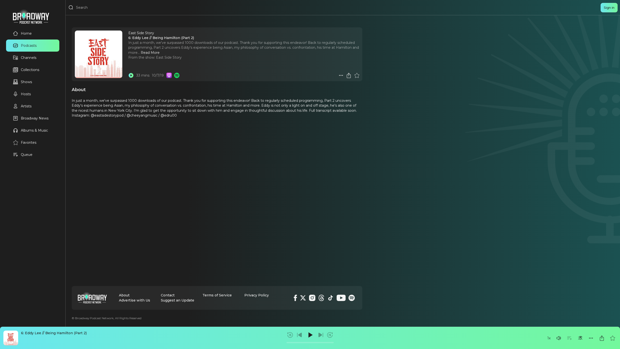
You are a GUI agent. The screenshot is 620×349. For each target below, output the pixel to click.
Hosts (26, 94)
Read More (150, 52)
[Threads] (321, 298)
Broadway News (34, 118)
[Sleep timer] (580, 338)
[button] (558, 338)
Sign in (609, 7)
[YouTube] (341, 298)
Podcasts (29, 45)
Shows (26, 82)
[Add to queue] (569, 338)
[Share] (602, 338)
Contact (168, 295)
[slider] (310, 343)
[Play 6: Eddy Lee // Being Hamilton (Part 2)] (131, 75)
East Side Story (169, 57)
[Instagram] (312, 298)
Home (26, 33)
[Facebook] (295, 298)
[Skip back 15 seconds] (290, 335)
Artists (26, 106)
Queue (26, 154)
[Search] (71, 7)
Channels (28, 58)
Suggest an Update (177, 300)
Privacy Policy (256, 295)
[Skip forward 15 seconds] (329, 335)
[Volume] (558, 338)
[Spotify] (352, 298)
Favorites (28, 142)
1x (548, 338)
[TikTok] (330, 298)
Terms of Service (217, 295)
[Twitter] (303, 298)
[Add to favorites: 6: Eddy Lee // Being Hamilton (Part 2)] (612, 338)
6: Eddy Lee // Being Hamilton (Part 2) (54, 333)
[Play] (310, 335)
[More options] (591, 338)
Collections (30, 70)
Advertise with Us (134, 300)
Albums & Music (34, 130)
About (124, 295)
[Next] (320, 335)
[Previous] (299, 335)
